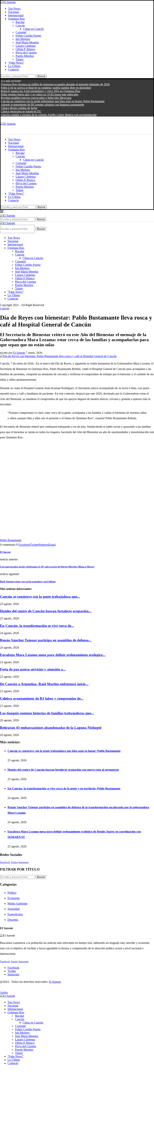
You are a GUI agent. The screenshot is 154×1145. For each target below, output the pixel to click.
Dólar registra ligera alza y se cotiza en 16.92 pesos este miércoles (39, 94)
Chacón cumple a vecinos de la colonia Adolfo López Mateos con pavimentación (49, 114)
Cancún (20, 25)
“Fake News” (16, 62)
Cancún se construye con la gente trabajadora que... (40, 597)
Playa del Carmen (26, 52)
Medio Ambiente (17, 903)
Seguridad (14, 908)
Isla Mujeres (23, 39)
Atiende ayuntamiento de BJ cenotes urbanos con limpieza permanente (42, 104)
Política (12, 892)
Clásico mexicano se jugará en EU (21, 111)
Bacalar (20, 22)
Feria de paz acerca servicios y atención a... (33, 669)
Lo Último (14, 66)
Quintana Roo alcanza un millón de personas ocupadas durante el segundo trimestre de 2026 (55, 84)
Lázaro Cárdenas (26, 45)
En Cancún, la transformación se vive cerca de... (37, 626)
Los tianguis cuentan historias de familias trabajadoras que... (47, 713)
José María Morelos (27, 42)
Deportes (13, 919)
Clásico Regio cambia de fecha (19, 108)
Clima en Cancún (33, 28)
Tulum (19, 59)
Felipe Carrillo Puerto (28, 35)
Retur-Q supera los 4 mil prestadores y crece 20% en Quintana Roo (40, 91)
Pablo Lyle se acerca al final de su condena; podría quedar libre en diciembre (46, 87)
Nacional (13, 12)
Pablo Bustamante (10, 540)
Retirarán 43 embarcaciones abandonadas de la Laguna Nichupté (50, 728)
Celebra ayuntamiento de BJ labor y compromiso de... (41, 698)
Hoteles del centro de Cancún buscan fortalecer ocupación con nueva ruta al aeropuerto (63, 769)
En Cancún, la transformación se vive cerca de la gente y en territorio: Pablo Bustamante (64, 788)
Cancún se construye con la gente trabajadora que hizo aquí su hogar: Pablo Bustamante (53, 101)
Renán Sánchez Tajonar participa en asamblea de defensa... (45, 640)
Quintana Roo (16, 18)
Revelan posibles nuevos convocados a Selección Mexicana (36, 97)
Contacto (13, 69)
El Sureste (19, 352)
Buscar (41, 76)
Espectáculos (15, 914)
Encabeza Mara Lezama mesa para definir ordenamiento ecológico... (53, 655)
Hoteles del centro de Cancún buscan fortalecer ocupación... (45, 611)
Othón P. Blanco (25, 49)
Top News (14, 8)
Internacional (15, 15)
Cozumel (21, 32)
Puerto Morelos (25, 56)
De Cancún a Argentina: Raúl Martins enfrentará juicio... (44, 684)
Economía (14, 898)
